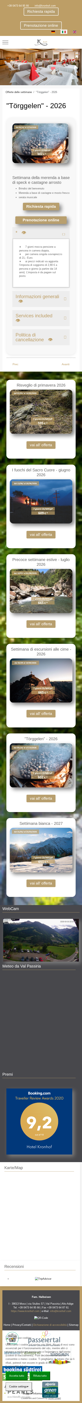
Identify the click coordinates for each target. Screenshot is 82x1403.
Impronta (54, 1393)
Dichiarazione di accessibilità (50, 1324)
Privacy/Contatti (22, 1324)
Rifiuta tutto (40, 1375)
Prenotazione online (41, 25)
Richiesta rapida (41, 11)
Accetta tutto (16, 1375)
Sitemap (73, 1324)
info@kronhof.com (45, 5)
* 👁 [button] (21, 232)
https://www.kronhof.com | (26, 1311)
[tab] (32, 77)
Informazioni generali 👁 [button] (37, 299)
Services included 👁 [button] (35, 318)
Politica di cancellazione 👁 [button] (34, 337)
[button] (41, 940)
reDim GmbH (54, 1398)
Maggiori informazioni (35, 1393)
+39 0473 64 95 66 (18, 5)
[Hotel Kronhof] (41, 42)
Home (7, 1324)
